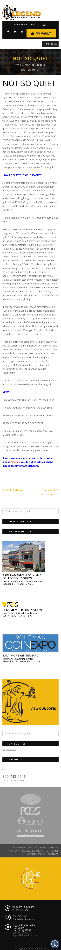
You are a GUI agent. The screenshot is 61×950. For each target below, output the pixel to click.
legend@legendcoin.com (25, 935)
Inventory (40, 847)
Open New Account (24, 24)
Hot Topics (52, 850)
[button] (8, 31)
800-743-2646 (14, 776)
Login (43, 24)
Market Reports (35, 64)
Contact (53, 854)
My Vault (43, 33)
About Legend (36, 854)
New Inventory (22, 847)
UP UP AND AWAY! (13, 490)
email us (15, 461)
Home (17, 64)
